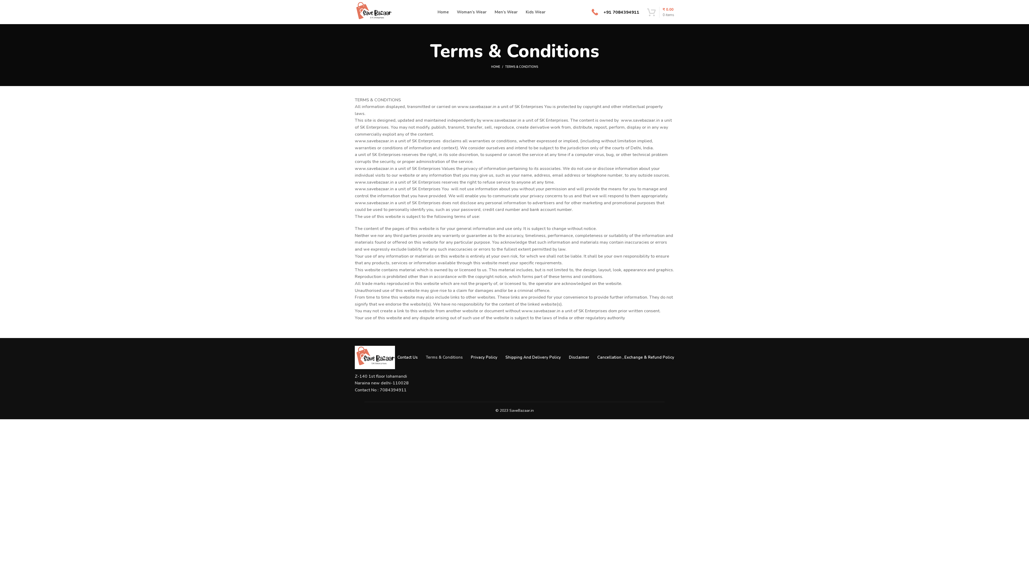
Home (495, 67)
